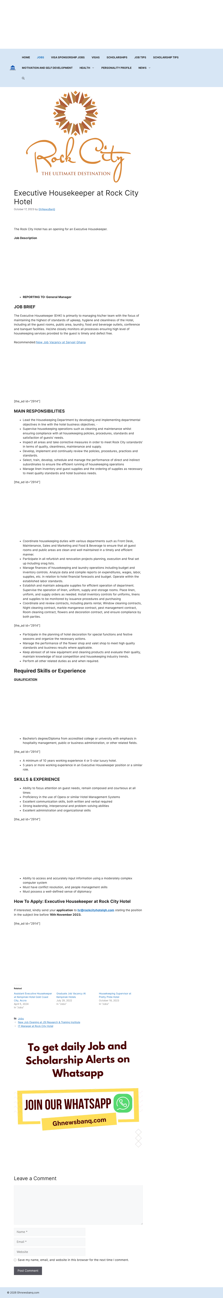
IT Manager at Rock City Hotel (35, 1026)
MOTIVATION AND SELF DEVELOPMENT (47, 67)
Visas (96, 57)
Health (85, 67)
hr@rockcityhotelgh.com (96, 910)
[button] (23, 78)
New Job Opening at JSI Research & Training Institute (49, 1022)
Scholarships (117, 57)
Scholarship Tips (166, 57)
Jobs (40, 57)
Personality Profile (116, 67)
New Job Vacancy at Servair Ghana (61, 342)
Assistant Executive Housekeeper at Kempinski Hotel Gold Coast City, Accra (33, 997)
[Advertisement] (111, 24)
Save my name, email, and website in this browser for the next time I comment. (73, 1260)
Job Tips (140, 57)
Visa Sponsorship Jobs (68, 57)
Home (26, 57)
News (143, 67)
